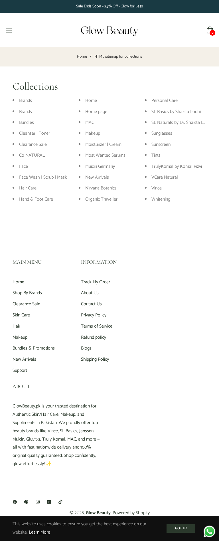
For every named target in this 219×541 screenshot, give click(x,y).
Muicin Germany (100, 166)
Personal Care (164, 100)
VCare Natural (164, 177)
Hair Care (27, 188)
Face (23, 166)
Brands (25, 100)
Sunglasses (161, 133)
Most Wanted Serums (105, 155)
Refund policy (93, 337)
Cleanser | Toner (34, 133)
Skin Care (21, 315)
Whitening (160, 199)
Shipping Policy (95, 359)
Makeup (92, 133)
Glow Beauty (98, 513)
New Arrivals (97, 177)
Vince (156, 188)
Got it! (180, 528)
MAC (89, 122)
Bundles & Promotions (34, 348)
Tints (156, 155)
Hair (16, 326)
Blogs (86, 348)
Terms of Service (96, 326)
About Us (90, 293)
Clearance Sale (33, 144)
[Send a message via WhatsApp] (209, 531)
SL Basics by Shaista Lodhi (176, 112)
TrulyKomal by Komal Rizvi (176, 166)
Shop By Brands (27, 293)
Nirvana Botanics (101, 188)
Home (82, 57)
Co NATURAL (32, 155)
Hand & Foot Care (36, 199)
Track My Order (95, 282)
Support (20, 370)
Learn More (39, 532)
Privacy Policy (93, 315)
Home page (96, 112)
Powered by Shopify (131, 513)
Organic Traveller (101, 199)
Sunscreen (161, 144)
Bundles (26, 122)
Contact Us (91, 304)
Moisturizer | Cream (103, 144)
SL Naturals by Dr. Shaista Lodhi (181, 122)
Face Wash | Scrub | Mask (43, 177)
